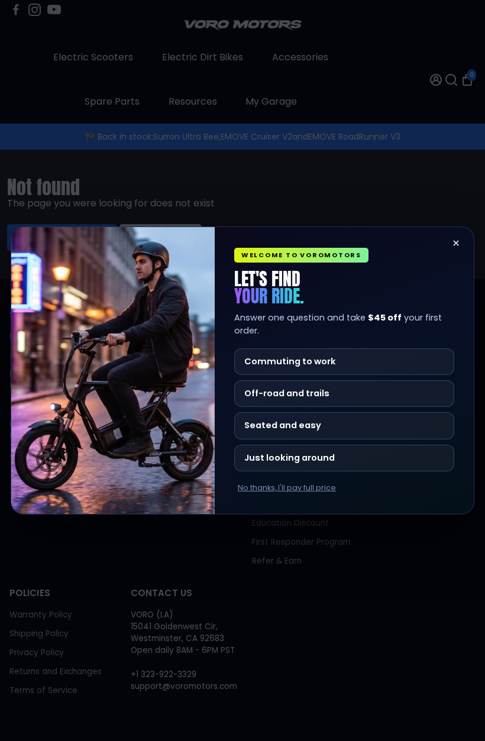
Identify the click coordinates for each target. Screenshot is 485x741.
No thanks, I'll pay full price (287, 488)
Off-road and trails (286, 393)
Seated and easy (282, 425)
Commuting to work (290, 361)
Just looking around (289, 458)
